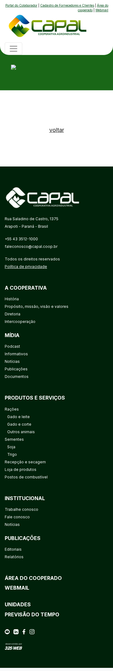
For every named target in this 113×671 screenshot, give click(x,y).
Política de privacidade (26, 266)
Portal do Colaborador (21, 5)
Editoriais (13, 549)
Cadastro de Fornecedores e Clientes (67, 5)
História (12, 299)
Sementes (14, 439)
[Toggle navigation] (13, 48)
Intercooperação (20, 321)
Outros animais (21, 431)
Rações (12, 409)
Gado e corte (19, 424)
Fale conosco (17, 517)
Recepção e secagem (25, 462)
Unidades (18, 604)
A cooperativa (26, 288)
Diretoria (12, 314)
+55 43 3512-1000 (21, 239)
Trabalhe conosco (21, 509)
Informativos (16, 354)
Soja (11, 447)
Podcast (12, 346)
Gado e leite (18, 416)
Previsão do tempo (32, 614)
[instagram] (32, 631)
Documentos (17, 376)
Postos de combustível (26, 477)
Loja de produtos (20, 469)
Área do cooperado (33, 578)
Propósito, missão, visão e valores (36, 306)
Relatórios (14, 556)
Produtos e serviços (35, 398)
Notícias (12, 361)
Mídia (12, 335)
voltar (56, 130)
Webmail (101, 10)
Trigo (12, 454)
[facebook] (24, 631)
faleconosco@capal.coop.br (31, 246)
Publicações (16, 369)
